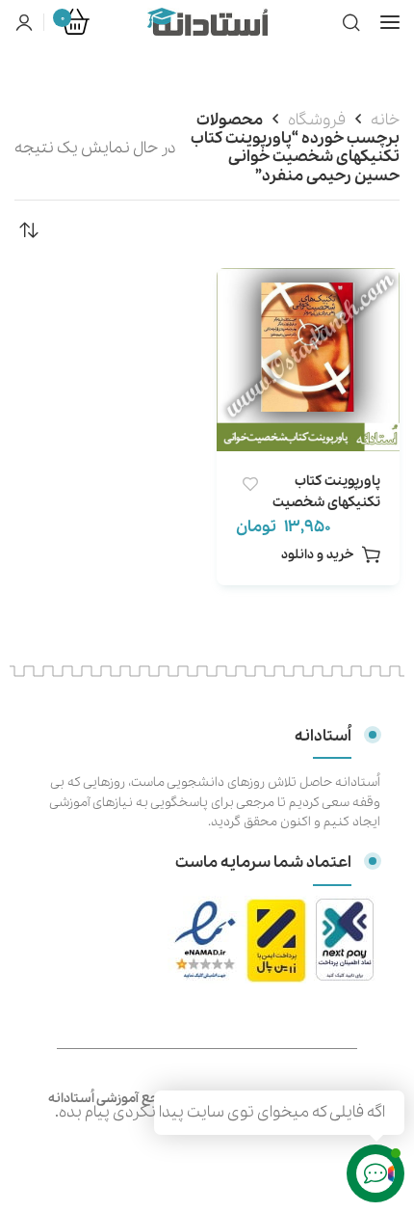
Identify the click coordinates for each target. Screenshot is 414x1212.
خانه (385, 120)
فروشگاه (317, 120)
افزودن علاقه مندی (250, 484)
